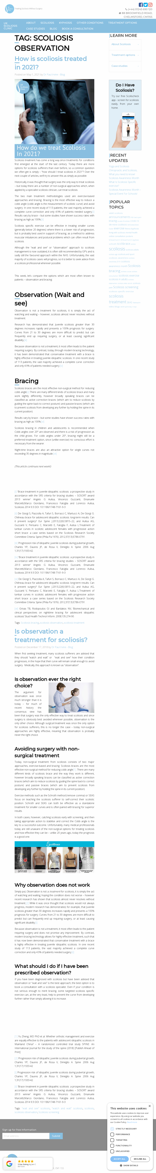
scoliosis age (113, 254)
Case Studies (35, 28)
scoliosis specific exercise (121, 291)
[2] (27, 903)
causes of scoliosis (123, 221)
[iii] (25, 340)
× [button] (149, 1106)
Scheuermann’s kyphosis (130, 240)
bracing (113, 220)
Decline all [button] (140, 1159)
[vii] (55, 453)
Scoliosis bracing (30, 622)
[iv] (61, 365)
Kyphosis (65, 22)
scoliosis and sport (126, 254)
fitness (128, 228)
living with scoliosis (117, 232)
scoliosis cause (126, 271)
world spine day (126, 307)
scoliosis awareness (118, 257)
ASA (132, 217)
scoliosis (89, 1108)
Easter (111, 229)
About (31, 22)
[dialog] (130, 1136)
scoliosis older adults (125, 283)
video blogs (114, 306)
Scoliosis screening (49, 1112)
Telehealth (136, 303)
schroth (112, 243)
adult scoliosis (116, 213)
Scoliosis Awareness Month (124, 178)
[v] (28, 392)
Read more (132, 1122)
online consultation (117, 236)
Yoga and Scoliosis (119, 166)
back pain (137, 217)
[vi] (42, 421)
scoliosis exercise (129, 275)
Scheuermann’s (114, 240)
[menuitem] (31, 23)
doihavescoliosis (133, 225)
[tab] (125, 44)
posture (129, 236)
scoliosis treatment (74, 622)
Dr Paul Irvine (50, 74)
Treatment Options (122, 22)
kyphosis (135, 228)
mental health (131, 232)
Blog (53, 28)
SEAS (129, 302)
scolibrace (123, 243)
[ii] (42, 219)
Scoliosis (47, 22)
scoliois (133, 244)
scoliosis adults (132, 249)
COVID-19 (134, 221)
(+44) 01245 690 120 (139, 9)
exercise (119, 228)
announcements (119, 217)
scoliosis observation (51, 622)
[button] (130, 1165)
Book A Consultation (77, 28)
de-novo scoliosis (118, 224)
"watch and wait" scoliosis (67, 1108)
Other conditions (90, 22)
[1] (74, 769)
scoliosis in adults (118, 279)
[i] (93, 211)
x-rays (134, 307)
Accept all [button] (119, 1159)
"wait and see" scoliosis (36, 1108)
